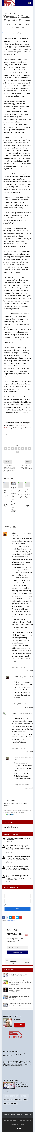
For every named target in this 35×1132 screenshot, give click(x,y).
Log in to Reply (29, 670)
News (17, 984)
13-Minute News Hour (21, 975)
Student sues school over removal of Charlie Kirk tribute (19, 989)
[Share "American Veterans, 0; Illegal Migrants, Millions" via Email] (29, 448)
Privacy (13, 1114)
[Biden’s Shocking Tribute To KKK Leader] (20, 482)
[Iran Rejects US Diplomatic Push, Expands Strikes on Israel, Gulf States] (5, 982)
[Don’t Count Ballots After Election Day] (5, 1005)
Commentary (15, 27)
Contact (6, 1114)
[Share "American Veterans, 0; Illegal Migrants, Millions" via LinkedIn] (19, 448)
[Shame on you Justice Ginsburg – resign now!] (27, 482)
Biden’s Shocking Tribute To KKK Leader (20, 494)
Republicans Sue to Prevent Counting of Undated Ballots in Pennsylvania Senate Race (13, 497)
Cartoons (24, 1096)
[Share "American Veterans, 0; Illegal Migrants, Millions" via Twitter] (9, 448)
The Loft (14, 1103)
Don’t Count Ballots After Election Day (20, 1003)
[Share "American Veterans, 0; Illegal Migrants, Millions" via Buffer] (22, 448)
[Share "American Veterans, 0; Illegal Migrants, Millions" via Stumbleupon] (26, 448)
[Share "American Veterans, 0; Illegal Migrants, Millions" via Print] (17, 452)
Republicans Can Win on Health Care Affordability (19, 996)
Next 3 (6, 1103)
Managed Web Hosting (17, 1124)
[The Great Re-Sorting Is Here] (6, 482)
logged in (16, 804)
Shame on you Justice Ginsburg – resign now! (27, 494)
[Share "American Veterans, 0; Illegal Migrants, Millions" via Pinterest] (16, 448)
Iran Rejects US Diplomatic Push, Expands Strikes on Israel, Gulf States (18, 846)
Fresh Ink (18, 1100)
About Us (19, 1114)
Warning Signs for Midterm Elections (18, 838)
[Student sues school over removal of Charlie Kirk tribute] (5, 990)
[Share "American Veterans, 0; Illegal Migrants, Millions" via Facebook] (5, 448)
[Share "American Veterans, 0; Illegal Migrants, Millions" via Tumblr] (12, 448)
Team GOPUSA (28, 1114)
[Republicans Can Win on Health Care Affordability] (5, 997)
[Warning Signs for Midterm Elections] (5, 975)
